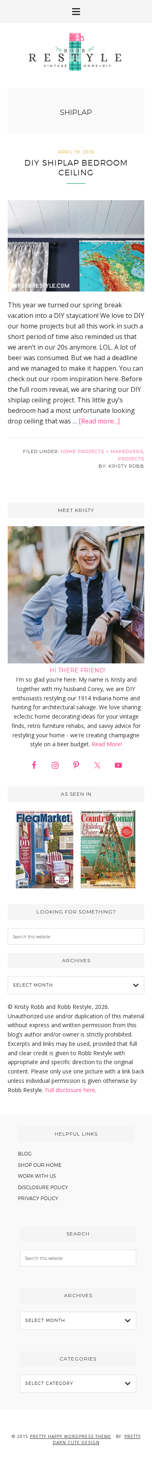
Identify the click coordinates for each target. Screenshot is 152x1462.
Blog (25, 1154)
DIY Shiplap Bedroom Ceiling (76, 167)
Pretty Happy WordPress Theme (70, 1436)
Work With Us (37, 1176)
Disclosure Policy (43, 1187)
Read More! (107, 744)
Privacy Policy (38, 1198)
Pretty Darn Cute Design (97, 1439)
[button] (76, 11)
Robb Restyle (76, 51)
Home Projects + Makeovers (102, 451)
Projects (131, 459)
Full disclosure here (70, 1090)
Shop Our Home (40, 1165)
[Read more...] (99, 421)
